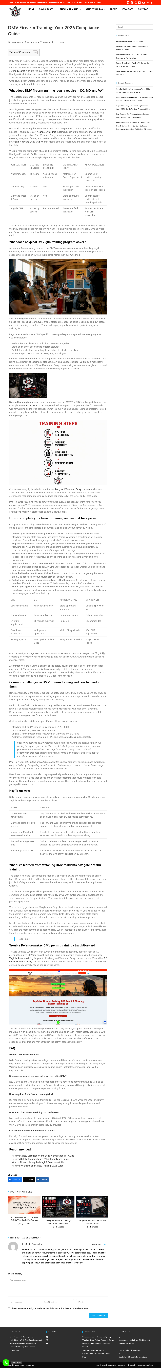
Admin (119, 89)
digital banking (122, 106)
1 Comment (59, 42)
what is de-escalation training (129, 41)
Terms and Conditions (145, 1365)
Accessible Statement (109, 1365)
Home (31, 9)
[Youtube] (47, 1343)
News (45, 42)
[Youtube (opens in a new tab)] (143, 2)
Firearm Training (69, 9)
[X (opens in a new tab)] (128, 2)
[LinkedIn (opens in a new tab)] (139, 2)
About (113, 9)
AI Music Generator (32, 1244)
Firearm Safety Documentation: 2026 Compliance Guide (40, 1159)
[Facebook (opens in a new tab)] (132, 2)
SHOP (98, 1365)
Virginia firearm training (21, 958)
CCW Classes (46, 9)
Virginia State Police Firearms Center (98, 1340)
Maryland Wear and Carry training (26, 142)
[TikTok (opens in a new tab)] (151, 2)
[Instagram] (47, 1340)
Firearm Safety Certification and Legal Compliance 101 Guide (43, 1156)
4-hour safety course (45, 132)
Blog (84, 1357)
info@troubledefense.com (135, 1357)
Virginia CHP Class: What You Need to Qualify (92, 1221)
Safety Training (94, 9)
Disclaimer (121, 1365)
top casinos (121, 114)
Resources (127, 9)
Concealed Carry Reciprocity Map (96, 1337)
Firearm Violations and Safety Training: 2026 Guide (37, 1165)
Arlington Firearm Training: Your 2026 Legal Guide (58, 1221)
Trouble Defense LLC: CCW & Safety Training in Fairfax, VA (24, 1218)
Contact (143, 9)
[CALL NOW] (6, 1362)
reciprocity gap (21, 225)
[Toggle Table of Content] (34, 52)
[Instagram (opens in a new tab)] (136, 2)
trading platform (123, 97)
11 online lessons (34, 405)
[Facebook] (47, 1337)
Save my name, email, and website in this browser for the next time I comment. (50, 1308)
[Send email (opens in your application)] (148, 2)
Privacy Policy (131, 1365)
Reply (106, 1244)
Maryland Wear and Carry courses (72, 489)
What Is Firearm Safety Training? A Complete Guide (38, 1162)
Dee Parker (16, 42)
